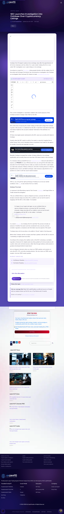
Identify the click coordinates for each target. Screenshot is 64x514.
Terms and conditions (48, 464)
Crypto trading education (28, 457)
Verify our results (47, 459)
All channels (28, 511)
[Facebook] (11, 342)
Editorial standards (48, 462)
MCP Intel (43, 511)
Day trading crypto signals (7, 462)
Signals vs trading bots (6, 466)
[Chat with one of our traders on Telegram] (61, 511)
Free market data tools (27, 462)
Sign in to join (16, 278)
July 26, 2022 (35, 217)
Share (13, 26)
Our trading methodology (49, 457)
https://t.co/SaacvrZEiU (20, 214)
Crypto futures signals (6, 459)
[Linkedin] (17, 342)
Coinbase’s (40, 190)
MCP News (49, 511)
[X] (14, 342)
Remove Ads (13, 122)
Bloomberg (26, 70)
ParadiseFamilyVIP (36, 161)
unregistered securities (43, 74)
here (20, 183)
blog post (18, 224)
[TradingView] (11, 344)
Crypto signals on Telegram (7, 457)
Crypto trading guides (27, 459)
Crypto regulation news (27, 284)
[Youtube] (19, 342)
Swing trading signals (6, 464)
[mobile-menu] (60, 2)
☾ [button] (3, 511)
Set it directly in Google (28, 294)
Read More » (11, 370)
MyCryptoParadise (36, 511)
